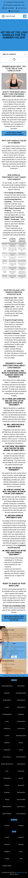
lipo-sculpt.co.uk (19, 872)
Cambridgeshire (7, 714)
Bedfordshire (7, 700)
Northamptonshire (7, 686)
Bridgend (7, 851)
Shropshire (21, 785)
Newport (21, 837)
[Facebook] (12, 657)
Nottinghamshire (21, 735)
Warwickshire (21, 707)
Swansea (7, 844)
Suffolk (7, 799)
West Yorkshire (7, 813)
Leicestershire (21, 721)
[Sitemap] (15, 657)
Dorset (21, 750)
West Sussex (21, 806)
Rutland (7, 785)
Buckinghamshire (21, 693)
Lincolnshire (21, 728)
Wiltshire (7, 742)
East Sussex (7, 757)
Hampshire (7, 728)
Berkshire (7, 693)
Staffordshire (21, 792)
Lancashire (21, 771)
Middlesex (21, 714)
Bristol (21, 742)
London (7, 735)
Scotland (14, 819)
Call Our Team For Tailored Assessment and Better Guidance (14, 133)
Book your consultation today (15, 606)
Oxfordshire (20, 686)
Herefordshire (21, 764)
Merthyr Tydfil (7, 865)
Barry (21, 851)
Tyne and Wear (21, 799)
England (14, 680)
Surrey (7, 707)
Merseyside (7, 778)
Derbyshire (7, 750)
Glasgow (21, 825)
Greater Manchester (7, 764)
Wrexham (21, 844)
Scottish (7, 825)
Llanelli (7, 858)
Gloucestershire (21, 757)
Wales (14, 831)
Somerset (7, 792)
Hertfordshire (21, 700)
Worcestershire (21, 813)
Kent (7, 771)
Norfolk (21, 778)
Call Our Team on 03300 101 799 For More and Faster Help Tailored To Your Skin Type (14, 618)
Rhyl (21, 858)
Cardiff (7, 837)
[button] (24, 16)
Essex (7, 721)
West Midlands (7, 806)
